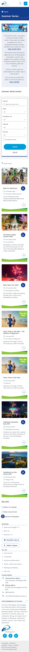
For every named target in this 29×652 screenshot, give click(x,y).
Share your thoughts (10, 527)
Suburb (5, 124)
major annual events (14, 49)
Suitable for (7, 116)
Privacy (10, 646)
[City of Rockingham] (5, 3)
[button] (15, 147)
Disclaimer (12, 643)
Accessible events (10, 139)
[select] (13, 112)
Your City (7, 571)
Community (7, 557)
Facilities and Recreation (11, 560)
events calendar (14, 82)
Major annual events (10, 512)
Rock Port (7, 535)
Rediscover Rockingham (11, 516)
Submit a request (11, 545)
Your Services (8, 553)
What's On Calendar (10, 507)
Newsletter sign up (12, 540)
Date (4, 109)
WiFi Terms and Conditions (9, 647)
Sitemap (16, 645)
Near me (6, 531)
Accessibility (5, 643)
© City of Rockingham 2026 (9, 649)
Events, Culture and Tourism (13, 564)
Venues (5, 132)
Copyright (4, 645)
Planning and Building (11, 568)
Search (5, 101)
